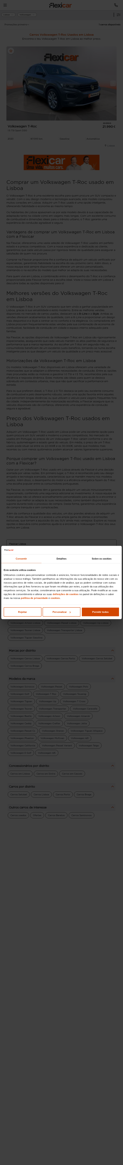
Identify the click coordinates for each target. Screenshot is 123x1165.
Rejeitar (22, 612)
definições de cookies (66, 594)
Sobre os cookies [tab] (101, 558)
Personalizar (60, 612)
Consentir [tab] (21, 558)
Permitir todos (100, 612)
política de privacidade (34, 598)
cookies (55, 598)
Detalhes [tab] (61, 558)
